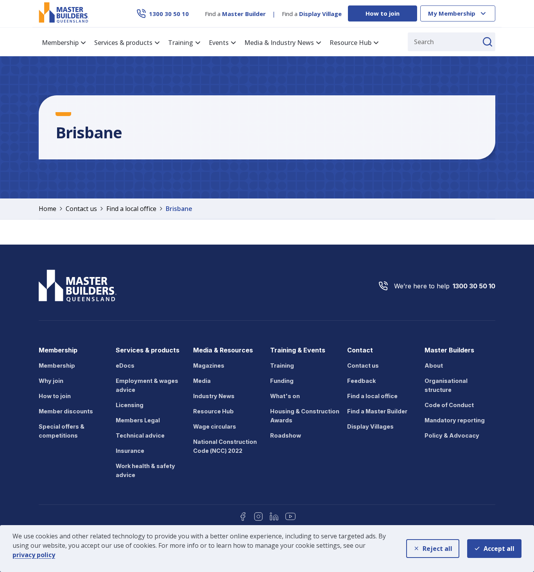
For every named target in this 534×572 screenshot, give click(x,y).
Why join (51, 380)
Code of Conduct (449, 405)
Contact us (363, 365)
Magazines (208, 365)
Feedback (361, 380)
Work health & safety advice (145, 470)
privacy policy (34, 555)
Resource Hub (213, 411)
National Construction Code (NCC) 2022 (225, 446)
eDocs (125, 365)
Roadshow (285, 435)
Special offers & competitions (61, 431)
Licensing (129, 405)
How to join (383, 13)
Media (202, 380)
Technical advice (140, 435)
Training (282, 365)
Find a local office (372, 396)
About (434, 365)
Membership (57, 365)
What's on (285, 396)
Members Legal (138, 420)
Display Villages (370, 426)
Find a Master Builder (377, 411)
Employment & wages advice (147, 385)
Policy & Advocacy (452, 435)
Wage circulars (214, 426)
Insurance (130, 450)
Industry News (214, 396)
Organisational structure (446, 385)
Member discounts (66, 411)
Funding (282, 380)
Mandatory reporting (455, 420)
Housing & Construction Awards (304, 416)
